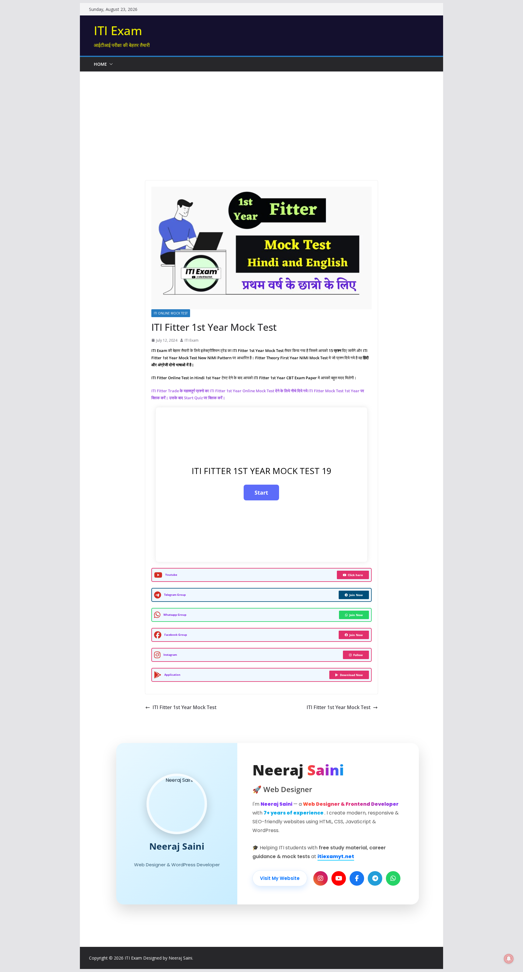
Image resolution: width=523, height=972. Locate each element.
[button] (110, 64)
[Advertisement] (261, 117)
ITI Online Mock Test (171, 313)
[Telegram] (375, 878)
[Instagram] (320, 878)
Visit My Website (280, 878)
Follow (358, 655)
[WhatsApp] (393, 878)
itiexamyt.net (335, 856)
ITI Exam (118, 30)
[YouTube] (338, 878)
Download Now (351, 675)
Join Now (356, 595)
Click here (355, 575)
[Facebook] (357, 878)
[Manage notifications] (509, 959)
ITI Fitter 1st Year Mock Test (184, 707)
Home (100, 64)
